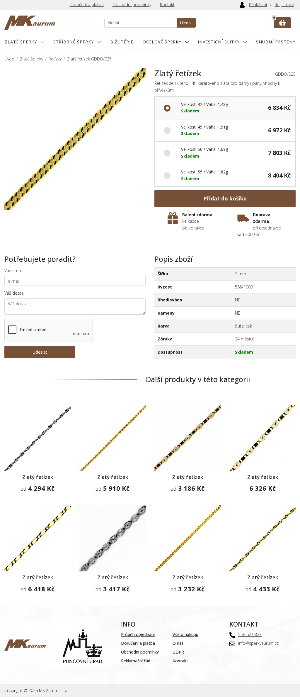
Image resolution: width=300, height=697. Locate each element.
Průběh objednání (138, 634)
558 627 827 (250, 634)
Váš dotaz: (14, 293)
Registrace (284, 4)
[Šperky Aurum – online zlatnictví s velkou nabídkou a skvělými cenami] (29, 22)
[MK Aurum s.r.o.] (25, 644)
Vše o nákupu (185, 634)
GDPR (178, 652)
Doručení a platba (87, 4)
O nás (178, 643)
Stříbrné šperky (73, 42)
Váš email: (13, 270)
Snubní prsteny (275, 42)
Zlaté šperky (21, 42)
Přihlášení (258, 4)
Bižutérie (121, 42)
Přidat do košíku (225, 198)
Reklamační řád (135, 661)
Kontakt (167, 4)
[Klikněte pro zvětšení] (75, 139)
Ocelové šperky (162, 42)
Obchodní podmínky (131, 4)
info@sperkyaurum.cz (258, 643)
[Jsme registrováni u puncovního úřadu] (82, 644)
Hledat (186, 23)
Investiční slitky (219, 42)
